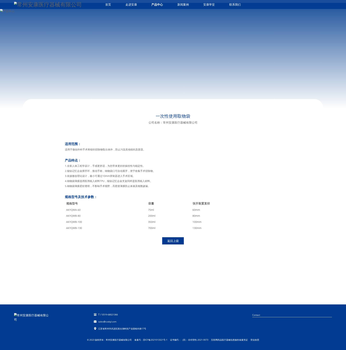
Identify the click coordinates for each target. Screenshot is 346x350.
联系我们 (235, 4)
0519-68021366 (110, 314)
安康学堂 (209, 4)
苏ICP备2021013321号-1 (155, 339)
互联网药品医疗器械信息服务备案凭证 (229, 339)
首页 (108, 4)
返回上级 (173, 241)
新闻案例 (183, 4)
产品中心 (157, 4)
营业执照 (254, 339)
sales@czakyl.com (107, 321)
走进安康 (131, 4)
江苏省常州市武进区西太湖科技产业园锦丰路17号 (122, 328)
